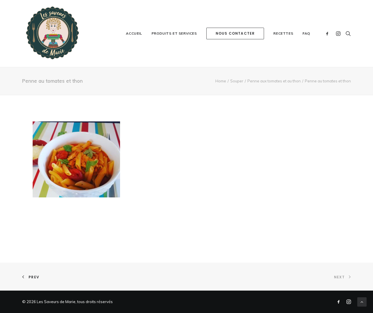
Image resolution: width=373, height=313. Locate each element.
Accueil (134, 33)
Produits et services (174, 33)
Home (220, 81)
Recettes (283, 33)
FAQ (306, 33)
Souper (236, 81)
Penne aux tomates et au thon (274, 81)
